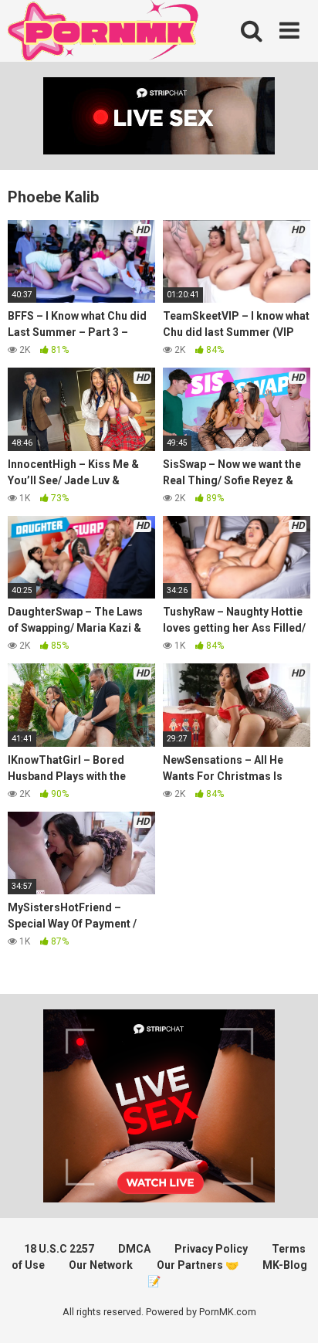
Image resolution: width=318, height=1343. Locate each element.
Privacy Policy (211, 1249)
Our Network (101, 1265)
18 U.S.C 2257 (59, 1249)
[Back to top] (289, 1312)
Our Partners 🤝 (197, 1265)
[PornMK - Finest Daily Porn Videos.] (104, 33)
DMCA (134, 1249)
